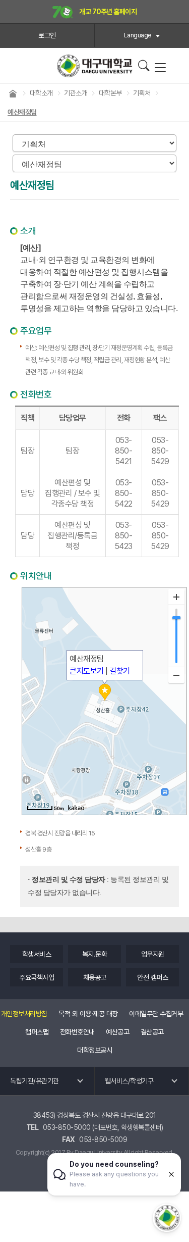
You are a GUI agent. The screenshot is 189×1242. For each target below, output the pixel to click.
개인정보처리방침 (24, 1014)
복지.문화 (94, 954)
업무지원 (152, 954)
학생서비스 (36, 954)
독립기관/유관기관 (34, 1081)
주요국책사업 (36, 977)
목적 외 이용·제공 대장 (88, 1014)
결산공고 (152, 1032)
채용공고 (94, 977)
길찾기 (119, 671)
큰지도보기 (87, 671)
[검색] (143, 65)
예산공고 (117, 1032)
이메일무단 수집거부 (156, 1014)
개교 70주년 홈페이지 (107, 12)
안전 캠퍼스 (152, 977)
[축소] (176, 675)
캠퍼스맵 (36, 1032)
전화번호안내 (77, 1032)
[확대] (176, 597)
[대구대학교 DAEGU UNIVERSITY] (95, 66)
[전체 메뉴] (160, 68)
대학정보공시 (94, 1050)
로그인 (47, 35)
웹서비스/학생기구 (129, 1081)
